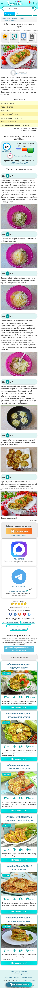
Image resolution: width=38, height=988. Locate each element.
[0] (25, 39)
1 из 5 (12, 604)
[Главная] (14, 3)
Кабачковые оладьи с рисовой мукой (19, 665)
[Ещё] (35, 14)
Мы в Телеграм (19, 586)
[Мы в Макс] (19, 549)
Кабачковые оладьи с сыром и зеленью (19, 919)
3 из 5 (19, 604)
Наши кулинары (26, 977)
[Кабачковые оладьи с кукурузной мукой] (19, 731)
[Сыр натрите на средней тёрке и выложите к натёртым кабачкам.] (19, 255)
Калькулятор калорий (19, 971)
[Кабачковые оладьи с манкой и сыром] (19, 57)
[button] (31, 40)
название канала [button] (17, 591)
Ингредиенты (17, 30)
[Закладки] (32, 3)
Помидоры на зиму (24, 14)
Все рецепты (9, 14)
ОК (20, 980)
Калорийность (27, 30)
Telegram (31, 980)
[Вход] (36, 3)
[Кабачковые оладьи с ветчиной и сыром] (19, 783)
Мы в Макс (19, 558)
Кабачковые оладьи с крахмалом (19, 867)
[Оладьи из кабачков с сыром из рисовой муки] (19, 835)
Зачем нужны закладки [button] (19, 535)
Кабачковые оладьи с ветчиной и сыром (19, 766)
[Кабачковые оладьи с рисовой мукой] (19, 682)
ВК (17, 980)
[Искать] (33, 8)
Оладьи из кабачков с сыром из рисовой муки (19, 818)
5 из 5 (25, 604)
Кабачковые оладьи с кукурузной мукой (19, 715)
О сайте (16, 977)
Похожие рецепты (6, 30)
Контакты (8, 977)
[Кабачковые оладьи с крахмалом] (19, 884)
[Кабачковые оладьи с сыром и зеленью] (19, 935)
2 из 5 (15, 604)
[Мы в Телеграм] (19, 577)
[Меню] (2, 3)
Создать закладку (21, 531)
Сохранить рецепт (20, 984)
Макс (25, 980)
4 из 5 (22, 604)
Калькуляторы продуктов (19, 974)
